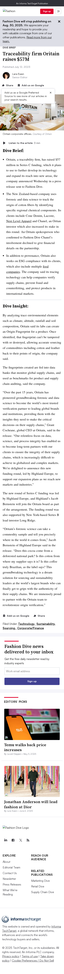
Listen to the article (24, 142)
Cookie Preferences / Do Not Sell (33, 960)
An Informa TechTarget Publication (32, 3)
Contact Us (10, 873)
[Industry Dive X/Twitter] (20, 840)
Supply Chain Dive (42, 892)
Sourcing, (10, 628)
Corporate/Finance (30, 628)
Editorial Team (11, 867)
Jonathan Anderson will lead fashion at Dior (30, 804)
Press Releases (12, 884)
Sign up (47, 11)
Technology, (27, 624)
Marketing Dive (40, 880)
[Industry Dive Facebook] (13, 840)
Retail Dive (37, 886)
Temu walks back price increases (25, 747)
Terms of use (30, 956)
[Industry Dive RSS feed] (28, 840)
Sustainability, (45, 624)
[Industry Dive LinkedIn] (5, 840)
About (6, 861)
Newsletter (9, 879)
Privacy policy (10, 956)
